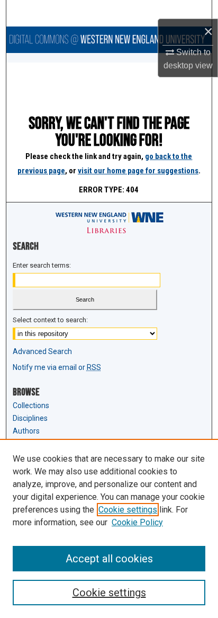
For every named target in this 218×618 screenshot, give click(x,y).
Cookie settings (127, 510)
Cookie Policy (137, 522)
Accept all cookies (109, 558)
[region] (109, 528)
